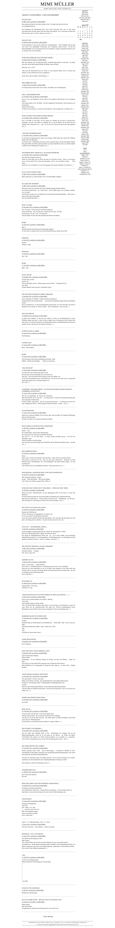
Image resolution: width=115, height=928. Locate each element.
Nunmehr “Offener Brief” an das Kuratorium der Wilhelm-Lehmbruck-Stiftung (47, 390)
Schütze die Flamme (30, 331)
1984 (23, 855)
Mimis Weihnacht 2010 (84, 169)
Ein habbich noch (29, 451)
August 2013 (85, 79)
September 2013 (85, 77)
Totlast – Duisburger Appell (34, 527)
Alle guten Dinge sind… (32, 172)
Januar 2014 (85, 71)
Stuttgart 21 (84, 171)
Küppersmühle (84, 160)
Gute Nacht (27, 275)
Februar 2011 (85, 119)
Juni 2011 (85, 112)
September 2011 (85, 107)
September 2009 (85, 141)
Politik (85, 150)
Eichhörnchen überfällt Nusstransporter (40, 153)
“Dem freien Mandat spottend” (35, 674)
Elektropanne (28, 410)
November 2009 (85, 138)
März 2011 (85, 117)
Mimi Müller (57, 4)
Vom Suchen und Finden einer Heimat (37, 116)
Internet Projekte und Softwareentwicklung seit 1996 (67, 924)
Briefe (84, 157)
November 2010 (85, 124)
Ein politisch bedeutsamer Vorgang (37, 294)
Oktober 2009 (84, 139)
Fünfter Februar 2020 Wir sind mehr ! (38, 58)
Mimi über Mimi (85, 19)
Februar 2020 (85, 47)
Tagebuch (83, 172)
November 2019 (85, 50)
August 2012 (85, 95)
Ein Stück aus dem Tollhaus (34, 507)
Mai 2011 (85, 113)
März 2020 (85, 45)
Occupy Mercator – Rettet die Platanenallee (41, 900)
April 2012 (85, 98)
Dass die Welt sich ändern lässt (36, 651)
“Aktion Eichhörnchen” (32, 133)
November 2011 (85, 103)
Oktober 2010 (84, 126)
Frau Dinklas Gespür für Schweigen (37, 426)
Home (85, 151)
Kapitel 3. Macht (83, 162)
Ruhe (24, 222)
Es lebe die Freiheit (30, 184)
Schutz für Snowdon (31, 888)
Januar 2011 (85, 120)
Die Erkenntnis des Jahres (33, 746)
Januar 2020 (85, 48)
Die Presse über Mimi (85, 18)
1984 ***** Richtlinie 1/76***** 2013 (36, 822)
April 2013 (85, 86)
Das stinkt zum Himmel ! (32, 728)
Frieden (25, 238)
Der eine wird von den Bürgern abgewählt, (40, 783)
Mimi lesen (85, 12)
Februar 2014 (85, 69)
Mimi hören (85, 14)
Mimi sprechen (85, 16)
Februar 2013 (85, 89)
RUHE (24, 263)
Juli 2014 (85, 65)
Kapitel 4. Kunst (84, 164)
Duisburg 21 (83, 158)
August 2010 (85, 129)
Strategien (27, 799)
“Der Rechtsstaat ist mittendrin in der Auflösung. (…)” (46, 595)
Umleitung (26, 19)
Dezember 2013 (85, 72)
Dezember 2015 (85, 59)
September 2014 (85, 62)
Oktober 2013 (84, 76)
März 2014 (85, 67)
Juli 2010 (85, 131)
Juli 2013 (85, 81)
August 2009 (85, 143)
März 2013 (85, 88)
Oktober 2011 (84, 105)
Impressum (85, 21)
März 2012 (85, 100)
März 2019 (85, 52)
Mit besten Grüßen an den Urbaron (37, 546)
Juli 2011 (85, 110)
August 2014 (85, 64)
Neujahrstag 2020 (29, 83)
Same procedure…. (30, 639)
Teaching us (27, 581)
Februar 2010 (85, 134)
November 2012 (85, 93)
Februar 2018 (85, 53)
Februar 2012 (85, 101)
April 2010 (85, 132)
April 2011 (85, 115)
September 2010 (85, 127)
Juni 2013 (85, 83)
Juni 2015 (85, 60)
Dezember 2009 (85, 136)
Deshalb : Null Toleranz (32, 834)
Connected (26, 343)
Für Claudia (27, 205)
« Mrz (80, 39)
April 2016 (85, 55)
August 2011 (85, 108)
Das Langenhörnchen (31, 94)
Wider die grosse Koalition (33, 697)
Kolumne (84, 165)
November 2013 (85, 74)
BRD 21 (84, 155)
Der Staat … (27, 709)
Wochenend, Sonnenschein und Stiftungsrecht (42, 472)
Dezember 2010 (85, 122)
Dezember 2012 (85, 91)
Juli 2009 (85, 144)
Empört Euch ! (28, 560)
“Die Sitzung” (27, 368)
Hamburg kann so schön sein (34, 616)
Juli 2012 (85, 96)
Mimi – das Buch (83, 167)
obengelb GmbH (52, 924)
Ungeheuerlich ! (29, 770)
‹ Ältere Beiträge (48, 916)
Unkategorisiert (83, 174)
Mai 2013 (85, 84)
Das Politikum (28, 313)
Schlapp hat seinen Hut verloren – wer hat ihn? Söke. (45, 488)
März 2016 (85, 57)
